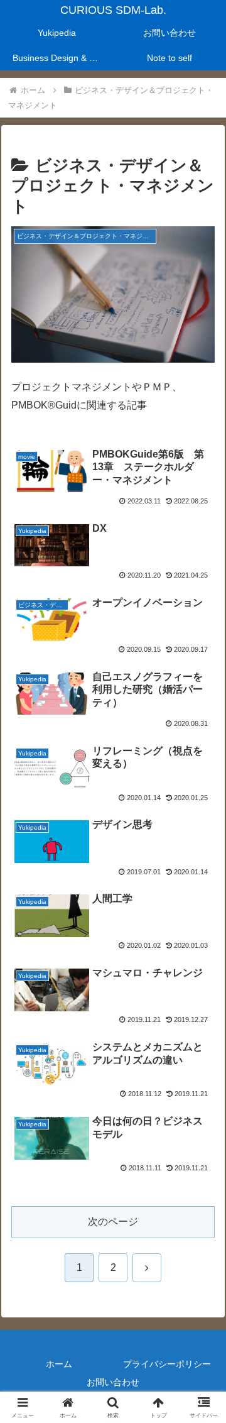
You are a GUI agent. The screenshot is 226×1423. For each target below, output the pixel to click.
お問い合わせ (113, 1382)
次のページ (113, 1221)
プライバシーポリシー (167, 1364)
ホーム (59, 1364)
